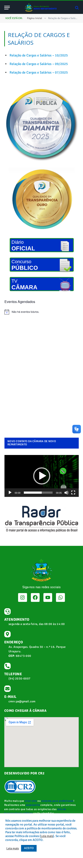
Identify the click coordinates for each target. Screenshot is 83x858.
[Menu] (7, 7)
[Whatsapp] (60, 597)
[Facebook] (35, 597)
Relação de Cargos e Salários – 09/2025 (39, 64)
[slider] (38, 493)
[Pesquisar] (76, 7)
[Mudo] (66, 492)
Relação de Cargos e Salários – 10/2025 (39, 55)
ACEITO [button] (29, 848)
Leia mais (47, 836)
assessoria (33, 805)
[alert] (41, 312)
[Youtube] (47, 597)
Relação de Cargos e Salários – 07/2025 (39, 72)
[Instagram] (22, 597)
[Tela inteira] (73, 492)
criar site (31, 801)
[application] (41, 476)
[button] (41, 475)
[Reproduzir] (10, 492)
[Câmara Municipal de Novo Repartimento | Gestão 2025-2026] (41, 8)
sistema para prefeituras (58, 801)
